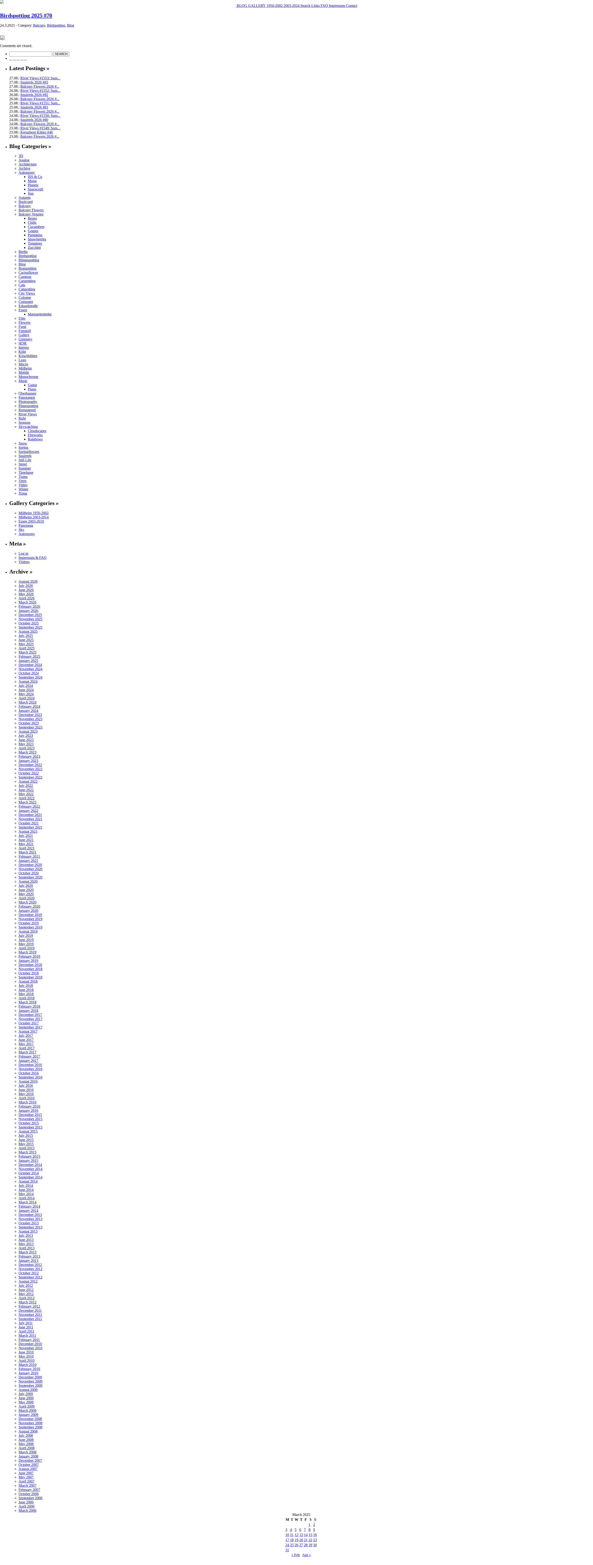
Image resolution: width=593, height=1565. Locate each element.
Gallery (24, 335)
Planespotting (28, 406)
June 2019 (26, 940)
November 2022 (30, 769)
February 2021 (29, 856)
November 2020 (30, 869)
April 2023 (27, 748)
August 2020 (28, 881)
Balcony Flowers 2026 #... (39, 86)
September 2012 (30, 1277)
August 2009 (28, 1390)
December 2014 (30, 1165)
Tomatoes (35, 243)
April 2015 (27, 1148)
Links (315, 6)
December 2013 (30, 1215)
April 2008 (27, 1448)
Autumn (25, 198)
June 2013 (26, 1240)
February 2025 (29, 656)
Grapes (33, 231)
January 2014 (28, 1211)
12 (296, 1535)
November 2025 (30, 619)
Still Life (25, 460)
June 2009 (26, 1398)
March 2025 (27, 652)
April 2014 (27, 1198)
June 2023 (26, 740)
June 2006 (26, 1502)
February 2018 (29, 1006)
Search (305, 6)
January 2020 (28, 911)
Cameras (25, 277)
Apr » (306, 1555)
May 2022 (26, 794)
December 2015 (30, 1115)
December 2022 (30, 765)
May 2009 (26, 1402)
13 (301, 1535)
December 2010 (30, 1344)
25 (292, 1545)
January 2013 (28, 1261)
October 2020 (29, 873)
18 (292, 1540)
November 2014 (30, 1169)
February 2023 (29, 756)
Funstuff (25, 331)
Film (22, 318)
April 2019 (27, 948)
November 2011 (30, 1315)
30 (315, 1545)
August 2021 (28, 831)
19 (296, 1540)
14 (306, 1535)
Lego (22, 360)
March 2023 (27, 752)
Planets (33, 185)
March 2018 (27, 1002)
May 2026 (26, 594)
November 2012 (30, 1269)
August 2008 (28, 1431)
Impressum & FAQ (33, 558)
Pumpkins (35, 235)
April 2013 (27, 1248)
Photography (28, 402)
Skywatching (28, 427)
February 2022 (29, 806)
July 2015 (26, 1136)
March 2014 (27, 1202)
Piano (32, 389)
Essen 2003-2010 (31, 521)
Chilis (32, 222)
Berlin (23, 252)
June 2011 (26, 1327)
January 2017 (28, 1061)
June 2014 (26, 1190)
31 (287, 1550)
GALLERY (256, 6)
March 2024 (27, 702)
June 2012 (26, 1290)
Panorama (26, 525)
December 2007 (30, 1460)
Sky (21, 530)
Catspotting (27, 289)
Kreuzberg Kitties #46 (36, 132)
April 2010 (27, 1360)
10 (287, 1535)
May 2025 (26, 644)
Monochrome (28, 377)
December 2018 (30, 965)
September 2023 (30, 727)
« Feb (295, 1555)
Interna (24, 347)
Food (22, 327)
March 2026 (27, 602)
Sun (31, 193)
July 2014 (26, 1186)
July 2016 (26, 1086)
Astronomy (27, 173)
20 (301, 1540)
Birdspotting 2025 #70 (26, 15)
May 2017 (26, 1044)
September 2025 (30, 627)
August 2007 (28, 1469)
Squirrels (25, 456)
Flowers (24, 322)
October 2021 (29, 823)
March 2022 (27, 802)
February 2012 (29, 1306)
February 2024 (29, 706)
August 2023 (28, 731)
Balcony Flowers (31, 210)
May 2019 (26, 944)
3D (21, 156)
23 (315, 1540)
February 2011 (29, 1340)
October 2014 (29, 1173)
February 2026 (29, 606)
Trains (23, 477)
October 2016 (29, 1073)
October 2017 (29, 1023)
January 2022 (28, 811)
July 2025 (26, 636)
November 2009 (30, 1381)
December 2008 (30, 1419)
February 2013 (29, 1256)
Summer (25, 468)
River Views (28, 414)
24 (287, 1545)
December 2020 (30, 865)
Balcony (39, 25)
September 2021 (30, 827)
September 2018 (30, 977)
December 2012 (30, 1265)
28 (306, 1545)
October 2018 (29, 973)
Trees (22, 481)
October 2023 (29, 723)
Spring (23, 447)
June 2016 (26, 1090)
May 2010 (26, 1356)
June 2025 (26, 640)
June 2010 (26, 1352)
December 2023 (30, 715)
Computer (26, 302)
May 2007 (26, 1477)
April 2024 (27, 698)
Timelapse (26, 472)
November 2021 (30, 819)
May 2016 (26, 1094)
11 (291, 1535)
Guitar (32, 385)
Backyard (26, 202)
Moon (32, 181)
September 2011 (30, 1319)
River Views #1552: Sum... (40, 91)
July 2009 (26, 1394)
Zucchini (34, 247)
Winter (23, 489)
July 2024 (26, 686)
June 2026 (26, 590)
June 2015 (26, 1140)
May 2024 (26, 694)
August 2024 (28, 681)
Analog (24, 160)
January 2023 (28, 761)
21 (306, 1540)
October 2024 (29, 673)
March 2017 (27, 1052)
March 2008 (27, 1452)
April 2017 (27, 1048)
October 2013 (29, 1223)
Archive (24, 168)
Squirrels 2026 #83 (34, 82)
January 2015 (28, 1161)
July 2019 (26, 936)
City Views (27, 293)
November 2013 (30, 1219)
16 (315, 1535)
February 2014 (29, 1206)
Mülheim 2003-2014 (34, 517)
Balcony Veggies (31, 214)
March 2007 (27, 1485)
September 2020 (30, 877)
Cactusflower (28, 272)
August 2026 (28, 581)
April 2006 (27, 1506)
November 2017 (30, 1019)
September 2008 (30, 1427)
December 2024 (30, 665)
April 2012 (27, 1298)
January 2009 (28, 1415)
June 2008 (26, 1440)
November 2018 (30, 969)
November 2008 (30, 1423)
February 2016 (29, 1106)
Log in (23, 553)
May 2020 (26, 894)
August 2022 (28, 781)
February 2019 (29, 956)
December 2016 (30, 1065)
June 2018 (26, 990)
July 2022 (26, 786)
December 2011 (30, 1310)
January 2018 (28, 1011)
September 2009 (30, 1385)
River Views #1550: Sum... (40, 116)
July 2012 (26, 1286)
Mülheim (25, 368)
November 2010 (30, 1348)
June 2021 (26, 840)
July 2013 (26, 1236)
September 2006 (30, 1498)
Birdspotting (56, 25)
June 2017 (26, 1040)
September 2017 (30, 1027)
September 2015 (30, 1127)
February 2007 (29, 1490)
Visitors (24, 562)
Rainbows (35, 439)
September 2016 (30, 1077)
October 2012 (29, 1273)
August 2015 (28, 1131)
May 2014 (26, 1194)
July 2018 (26, 986)
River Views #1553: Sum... (40, 78)
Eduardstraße (28, 306)
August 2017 (28, 1031)
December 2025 (30, 615)
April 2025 (27, 648)
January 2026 (28, 611)
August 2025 (28, 631)
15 (310, 1535)
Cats (22, 285)
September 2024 (30, 677)
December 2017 (30, 1015)
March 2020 (27, 902)
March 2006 (27, 1510)
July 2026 (26, 586)
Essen (23, 310)
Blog (70, 25)
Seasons (24, 422)
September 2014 (30, 1177)
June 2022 (26, 790)
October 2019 (29, 923)
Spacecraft (35, 189)
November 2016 (30, 1069)
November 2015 (30, 1119)
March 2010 (27, 1365)
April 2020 (27, 898)
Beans (32, 218)
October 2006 (29, 1494)
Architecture (28, 164)
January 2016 (28, 1111)
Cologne (25, 297)
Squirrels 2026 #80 (34, 120)
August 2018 (28, 981)
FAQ (324, 6)
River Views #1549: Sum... (40, 128)
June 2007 (26, 1473)
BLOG (241, 6)
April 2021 (27, 848)
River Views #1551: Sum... (40, 103)
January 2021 (28, 861)
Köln (22, 352)
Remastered (27, 410)
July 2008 (26, 1435)
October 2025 (29, 623)
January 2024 (28, 711)
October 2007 (29, 1465)
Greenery (25, 339)
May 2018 (26, 994)
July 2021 (26, 836)
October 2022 (29, 773)
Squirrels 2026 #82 (34, 95)
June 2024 (26, 690)
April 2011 (26, 1331)
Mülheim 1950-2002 (34, 513)
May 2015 (26, 1144)
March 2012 (27, 1302)
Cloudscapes (37, 431)
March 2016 (27, 1102)
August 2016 (28, 1081)
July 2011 (26, 1323)
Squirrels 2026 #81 (34, 107)
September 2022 (30, 777)
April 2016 (27, 1098)
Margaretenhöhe (40, 314)
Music (23, 381)
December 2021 (30, 815)
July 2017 (26, 1036)
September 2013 (30, 1227)
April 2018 (27, 998)
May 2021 (26, 844)
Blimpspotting (29, 260)
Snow (23, 443)
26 (296, 1545)
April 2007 (27, 1481)
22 (310, 1540)
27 (301, 1545)
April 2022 (27, 798)
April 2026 (27, 598)
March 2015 (27, 1152)
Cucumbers (36, 227)
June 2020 (26, 890)
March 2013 (27, 1252)
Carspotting (27, 281)
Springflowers (29, 452)
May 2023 (26, 744)
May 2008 (26, 1444)
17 (287, 1540)
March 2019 (27, 952)
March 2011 (27, 1335)
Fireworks (35, 435)
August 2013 (28, 1231)
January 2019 (28, 961)
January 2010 (28, 1373)
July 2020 (26, 886)
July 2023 (26, 736)
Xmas (23, 493)
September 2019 (30, 927)
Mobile (24, 372)
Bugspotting (27, 268)
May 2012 (26, 1294)
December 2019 (30, 915)
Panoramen (27, 397)
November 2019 (30, 919)
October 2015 (29, 1123)
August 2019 (28, 931)
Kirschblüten (28, 356)
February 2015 (29, 1156)
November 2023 (30, 719)
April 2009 (27, 1406)
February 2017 (29, 1056)
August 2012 (28, 1281)
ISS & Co (35, 177)
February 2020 (29, 906)
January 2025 (28, 661)
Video (23, 485)
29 (310, 1545)
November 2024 (30, 669)
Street (23, 464)
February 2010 (29, 1369)
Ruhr (22, 418)
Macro (23, 364)
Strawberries (37, 239)
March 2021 (27, 852)
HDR (23, 343)
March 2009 (27, 1410)
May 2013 (26, 1244)
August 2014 (28, 1181)
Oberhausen (27, 393)
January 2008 (28, 1456)
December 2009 (30, 1377)
